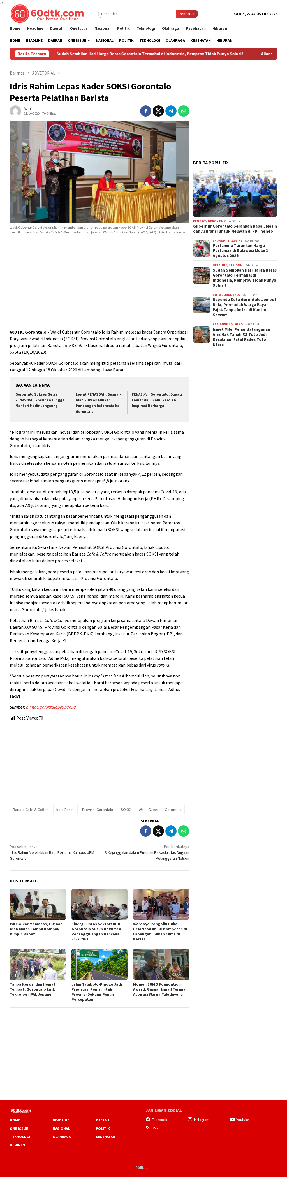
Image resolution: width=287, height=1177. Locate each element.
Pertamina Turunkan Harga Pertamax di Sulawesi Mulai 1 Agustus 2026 (240, 250)
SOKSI (126, 809)
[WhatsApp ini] (183, 111)
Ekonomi (220, 241)
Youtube (242, 1119)
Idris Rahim (65, 809)
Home (15, 1120)
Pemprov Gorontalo (209, 221)
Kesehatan (105, 1136)
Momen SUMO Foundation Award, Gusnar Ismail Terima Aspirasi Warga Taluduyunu (159, 989)
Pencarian (187, 13)
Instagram (201, 1119)
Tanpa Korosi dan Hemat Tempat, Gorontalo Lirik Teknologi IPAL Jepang (32, 989)
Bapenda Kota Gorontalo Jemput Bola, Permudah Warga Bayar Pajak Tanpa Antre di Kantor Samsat (244, 307)
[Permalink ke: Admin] (15, 110)
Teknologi (20, 1136)
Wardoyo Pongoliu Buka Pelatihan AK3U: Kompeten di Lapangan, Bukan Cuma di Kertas (160, 931)
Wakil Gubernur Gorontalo (160, 809)
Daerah (102, 1120)
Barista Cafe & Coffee (31, 809)
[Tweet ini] (158, 111)
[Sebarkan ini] (145, 111)
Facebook (159, 1119)
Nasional (235, 265)
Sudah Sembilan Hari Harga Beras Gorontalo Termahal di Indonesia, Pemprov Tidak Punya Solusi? (120, 53)
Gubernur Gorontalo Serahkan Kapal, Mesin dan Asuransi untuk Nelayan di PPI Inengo (235, 229)
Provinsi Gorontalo (97, 809)
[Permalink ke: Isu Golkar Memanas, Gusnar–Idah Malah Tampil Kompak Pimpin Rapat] (38, 904)
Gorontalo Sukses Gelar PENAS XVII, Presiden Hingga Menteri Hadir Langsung (39, 400)
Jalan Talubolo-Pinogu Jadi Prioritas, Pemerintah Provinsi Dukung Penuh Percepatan (96, 992)
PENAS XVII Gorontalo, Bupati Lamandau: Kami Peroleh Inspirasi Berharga (157, 400)
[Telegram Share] (171, 111)
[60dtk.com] (47, 13)
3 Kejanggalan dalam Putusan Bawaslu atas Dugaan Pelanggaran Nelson (147, 852)
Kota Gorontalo (226, 295)
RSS (155, 1128)
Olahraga (62, 1136)
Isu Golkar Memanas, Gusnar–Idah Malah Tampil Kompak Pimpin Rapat (37, 928)
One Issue (19, 1128)
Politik (103, 1128)
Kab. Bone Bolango (228, 324)
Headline (235, 241)
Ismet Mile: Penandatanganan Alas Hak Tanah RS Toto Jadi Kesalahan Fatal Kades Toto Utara (241, 337)
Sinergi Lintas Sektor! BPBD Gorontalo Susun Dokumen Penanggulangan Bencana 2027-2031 (97, 931)
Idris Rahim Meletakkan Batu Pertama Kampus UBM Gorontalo (52, 852)
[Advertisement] (99, 284)
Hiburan (17, 1145)
